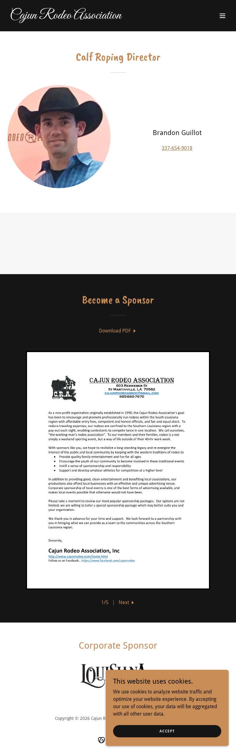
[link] (65, 17)
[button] (222, 16)
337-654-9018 (177, 148)
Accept (167, 731)
